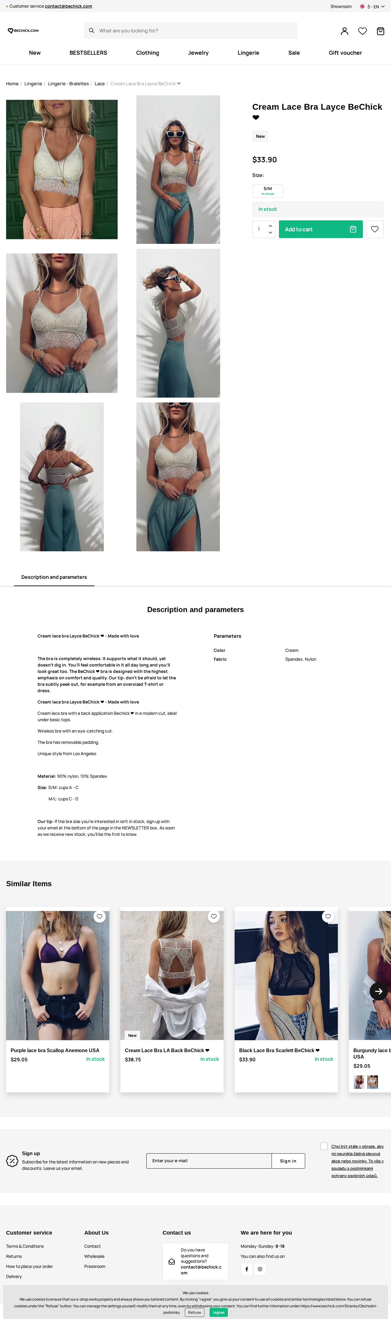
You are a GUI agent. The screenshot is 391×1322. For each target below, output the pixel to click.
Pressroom (94, 1266)
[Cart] (380, 31)
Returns (14, 1256)
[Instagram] (260, 1269)
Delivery (14, 1276)
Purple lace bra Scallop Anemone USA (55, 1050)
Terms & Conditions (25, 1246)
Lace (100, 83)
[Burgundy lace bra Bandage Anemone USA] (359, 1082)
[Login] (344, 31)
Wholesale (94, 1256)
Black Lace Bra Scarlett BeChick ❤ (279, 1050)
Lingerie (33, 83)
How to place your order (29, 1266)
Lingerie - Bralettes (68, 83)
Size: (258, 175)
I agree (219, 1312)
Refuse (194, 1312)
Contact (92, 1246)
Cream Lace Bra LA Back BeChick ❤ (167, 1050)
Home (12, 83)
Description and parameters (54, 577)
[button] (99, 916)
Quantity (259, 229)
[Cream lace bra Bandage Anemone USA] (372, 1082)
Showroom (341, 6)
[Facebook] (247, 1269)
